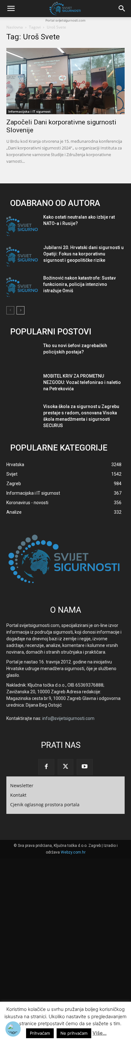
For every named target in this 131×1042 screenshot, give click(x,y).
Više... (100, 1033)
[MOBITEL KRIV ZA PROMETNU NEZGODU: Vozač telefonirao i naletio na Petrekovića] (22, 385)
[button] (11, 8)
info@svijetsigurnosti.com (68, 718)
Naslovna (14, 27)
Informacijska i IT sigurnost (29, 111)
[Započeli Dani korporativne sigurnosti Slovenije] (65, 81)
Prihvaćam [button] (40, 1033)
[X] (65, 767)
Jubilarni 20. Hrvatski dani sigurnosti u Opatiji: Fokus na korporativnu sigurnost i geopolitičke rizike (83, 254)
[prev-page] (10, 310)
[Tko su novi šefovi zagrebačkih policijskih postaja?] (22, 355)
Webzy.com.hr (73, 852)
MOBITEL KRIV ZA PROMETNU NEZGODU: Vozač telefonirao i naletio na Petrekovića (82, 382)
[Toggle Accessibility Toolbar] (13, 1029)
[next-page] (20, 310)
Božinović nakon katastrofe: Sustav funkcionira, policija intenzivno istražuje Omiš (79, 284)
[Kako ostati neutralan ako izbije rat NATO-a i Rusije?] (22, 226)
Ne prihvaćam (73, 1033)
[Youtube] (85, 767)
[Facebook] (46, 767)
